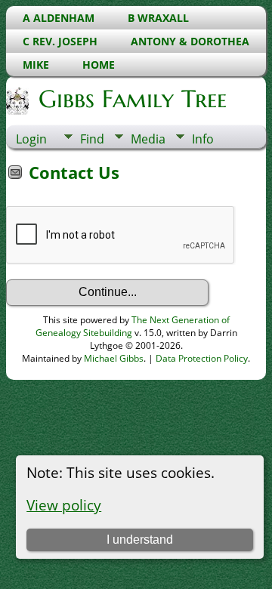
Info (203, 139)
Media (148, 139)
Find (92, 139)
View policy (63, 504)
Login (31, 139)
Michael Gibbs (114, 358)
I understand (140, 539)
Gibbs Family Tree (133, 99)
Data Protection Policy (202, 358)
